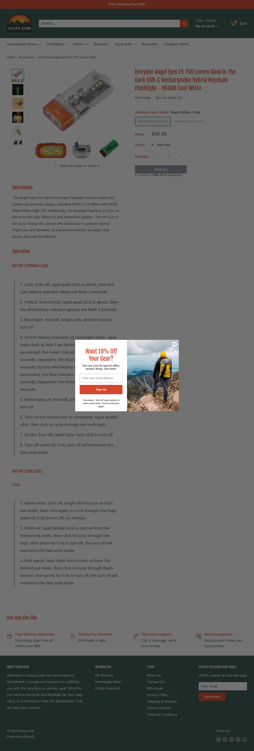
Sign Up (101, 389)
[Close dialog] (174, 344)
